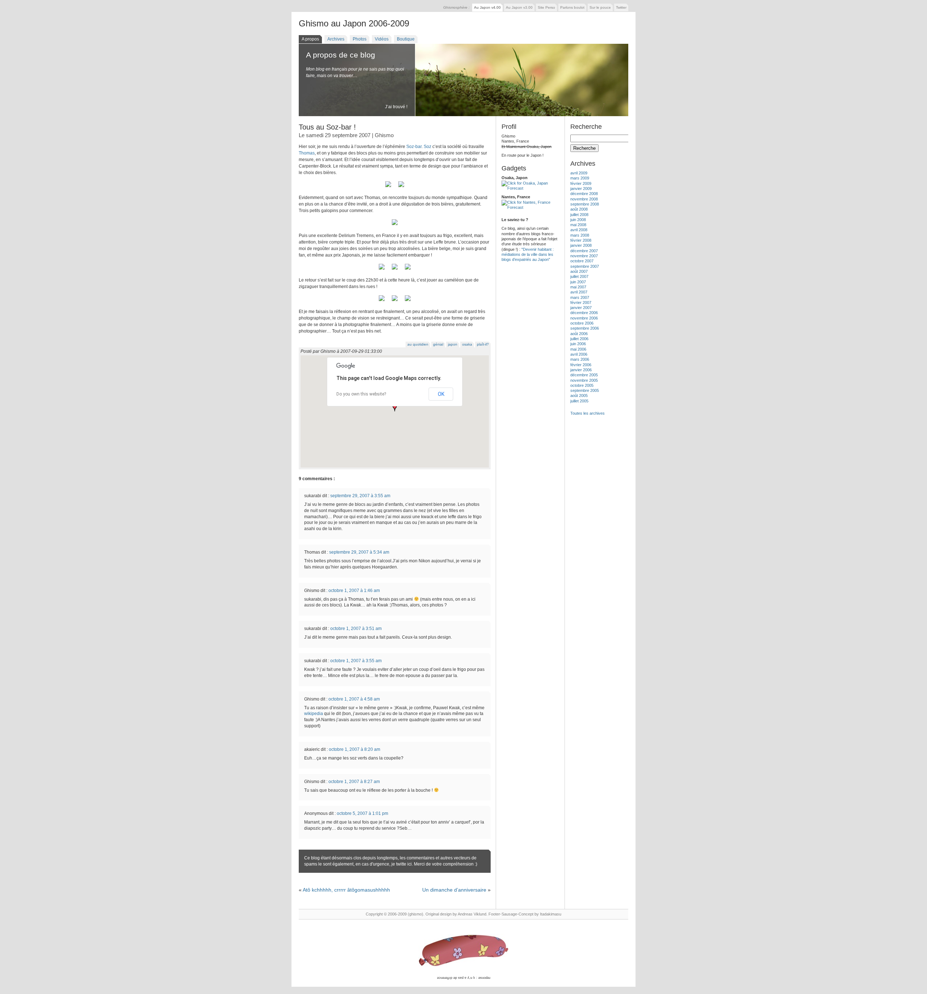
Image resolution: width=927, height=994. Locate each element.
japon (452, 344)
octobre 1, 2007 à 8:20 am (354, 749)
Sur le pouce (600, 7)
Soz (427, 146)
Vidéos (382, 39)
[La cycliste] (381, 301)
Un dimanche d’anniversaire (454, 890)
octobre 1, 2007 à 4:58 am (354, 699)
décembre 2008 (584, 193)
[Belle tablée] (407, 269)
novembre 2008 (584, 199)
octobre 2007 (581, 261)
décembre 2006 (584, 312)
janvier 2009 (581, 188)
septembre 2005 (584, 390)
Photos (359, 39)
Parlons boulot (572, 7)
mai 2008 (578, 225)
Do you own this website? (361, 394)
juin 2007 (578, 282)
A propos (310, 39)
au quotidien (417, 344)
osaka (467, 344)
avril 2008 (578, 230)
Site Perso (546, 7)
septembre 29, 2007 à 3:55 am (360, 495)
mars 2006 (579, 359)
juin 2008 (578, 219)
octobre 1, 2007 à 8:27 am (354, 781)
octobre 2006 (581, 323)
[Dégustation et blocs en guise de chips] (394, 225)
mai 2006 (578, 349)
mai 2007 (578, 287)
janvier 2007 (581, 307)
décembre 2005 (584, 375)
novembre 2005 (584, 380)
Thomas (307, 153)
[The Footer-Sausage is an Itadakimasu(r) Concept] (463, 951)
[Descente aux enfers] (407, 301)
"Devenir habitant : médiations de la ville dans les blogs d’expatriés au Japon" (528, 254)
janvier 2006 (581, 370)
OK (441, 394)
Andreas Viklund (472, 914)
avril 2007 (578, 292)
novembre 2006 (584, 318)
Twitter (621, 7)
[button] (395, 407)
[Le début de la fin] (381, 269)
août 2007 (579, 271)
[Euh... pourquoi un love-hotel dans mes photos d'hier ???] (394, 301)
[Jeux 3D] (388, 187)
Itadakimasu (550, 914)
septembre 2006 (584, 328)
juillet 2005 (579, 401)
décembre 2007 (584, 251)
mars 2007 (579, 297)
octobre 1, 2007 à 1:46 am (354, 590)
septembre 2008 (584, 204)
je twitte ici (401, 864)
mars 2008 (579, 235)
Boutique (406, 39)
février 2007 (580, 302)
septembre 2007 (584, 266)
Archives (335, 39)
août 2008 (579, 209)
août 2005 (579, 395)
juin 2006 (578, 344)
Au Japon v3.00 (519, 7)
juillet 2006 (579, 339)
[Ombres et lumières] (401, 187)
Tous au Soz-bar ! (327, 127)
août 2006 (579, 333)
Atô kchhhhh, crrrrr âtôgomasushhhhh (346, 890)
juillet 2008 (579, 214)
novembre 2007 (584, 256)
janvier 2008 (581, 245)
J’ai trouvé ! (396, 106)
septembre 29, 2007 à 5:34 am (359, 552)
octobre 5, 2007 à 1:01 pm (362, 813)
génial (438, 344)
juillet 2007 (579, 276)
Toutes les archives (587, 413)
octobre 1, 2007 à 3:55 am (356, 660)
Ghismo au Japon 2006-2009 (354, 23)
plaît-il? (483, 344)
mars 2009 (579, 178)
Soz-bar (413, 146)
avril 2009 (578, 173)
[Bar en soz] (394, 269)
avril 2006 (578, 354)
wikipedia (314, 713)
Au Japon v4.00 (487, 7)
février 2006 (580, 365)
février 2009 (580, 183)
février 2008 (580, 240)
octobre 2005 (581, 385)
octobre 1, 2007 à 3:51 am (356, 628)
